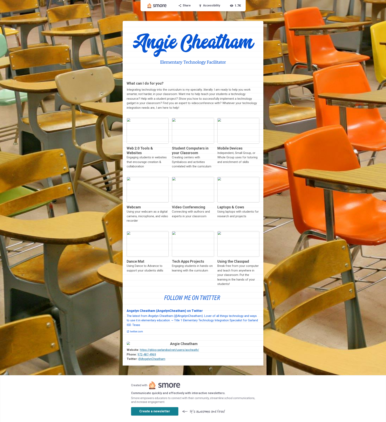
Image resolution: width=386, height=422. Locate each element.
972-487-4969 (147, 354)
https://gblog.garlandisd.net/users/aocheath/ (169, 350)
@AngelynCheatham (151, 359)
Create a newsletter (154, 411)
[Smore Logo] (157, 5)
